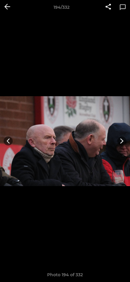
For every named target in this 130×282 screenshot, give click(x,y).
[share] (108, 7)
